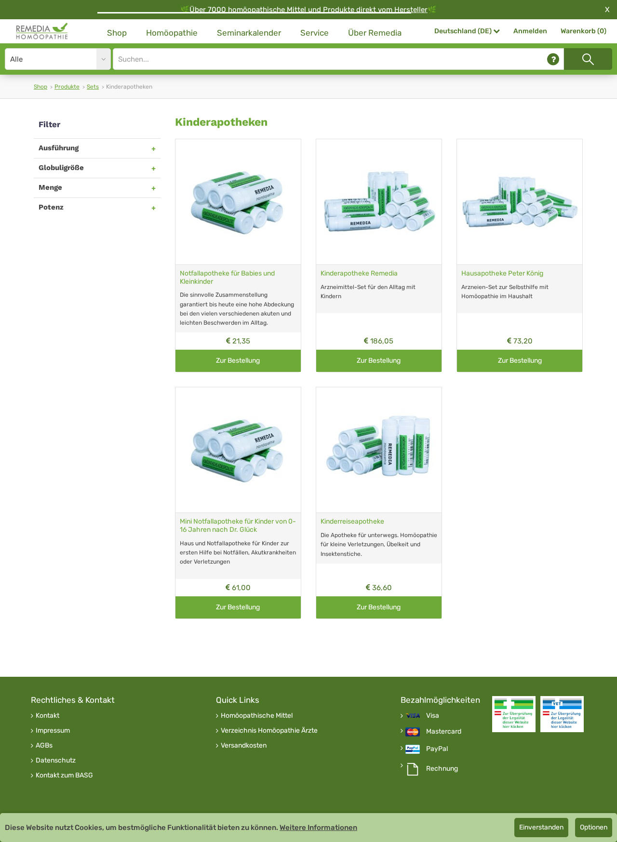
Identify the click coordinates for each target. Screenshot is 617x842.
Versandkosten (244, 745)
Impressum (53, 730)
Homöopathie (172, 33)
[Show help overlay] (553, 59)
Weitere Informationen (318, 827)
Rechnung (442, 768)
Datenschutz (56, 760)
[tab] (97, 148)
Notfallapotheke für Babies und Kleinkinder (227, 277)
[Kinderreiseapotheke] (379, 450)
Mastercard (443, 731)
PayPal (437, 749)
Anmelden (530, 31)
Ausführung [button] (59, 148)
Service (314, 33)
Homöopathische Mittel (257, 715)
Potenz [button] (51, 207)
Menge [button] (50, 187)
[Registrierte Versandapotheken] (514, 714)
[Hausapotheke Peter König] (519, 201)
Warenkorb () (583, 31)
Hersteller (411, 9)
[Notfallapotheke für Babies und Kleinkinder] (238, 201)
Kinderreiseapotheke (352, 521)
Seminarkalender (249, 33)
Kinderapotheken (221, 122)
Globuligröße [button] (61, 167)
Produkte (67, 86)
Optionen (593, 827)
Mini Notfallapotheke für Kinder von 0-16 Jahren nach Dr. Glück (238, 525)
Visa (432, 715)
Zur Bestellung (238, 360)
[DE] (42, 31)
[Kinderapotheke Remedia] (379, 201)
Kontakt (47, 715)
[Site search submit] (588, 59)
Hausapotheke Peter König (502, 273)
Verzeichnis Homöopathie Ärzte (269, 730)
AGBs (44, 745)
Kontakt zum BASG (64, 775)
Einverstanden (541, 827)
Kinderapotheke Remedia (359, 273)
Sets (93, 86)
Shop (117, 33)
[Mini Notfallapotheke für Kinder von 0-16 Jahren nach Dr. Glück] (238, 450)
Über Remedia (375, 33)
